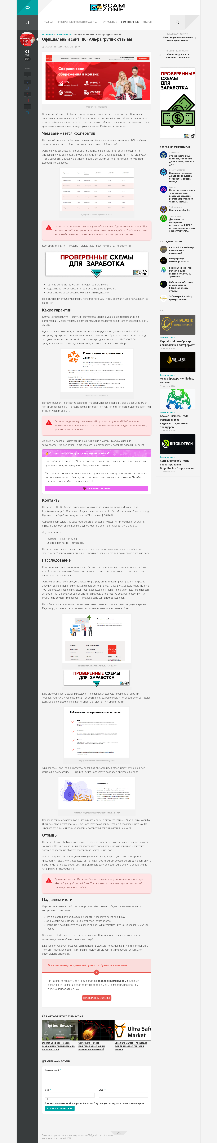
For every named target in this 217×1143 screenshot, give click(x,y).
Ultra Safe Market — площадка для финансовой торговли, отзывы (131, 1046)
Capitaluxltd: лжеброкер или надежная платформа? (181, 250)
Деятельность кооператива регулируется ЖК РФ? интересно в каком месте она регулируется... (182, 225)
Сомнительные (130, 22)
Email (102, 1090)
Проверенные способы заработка (77, 22)
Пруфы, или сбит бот (179, 210)
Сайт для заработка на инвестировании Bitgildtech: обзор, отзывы (177, 464)
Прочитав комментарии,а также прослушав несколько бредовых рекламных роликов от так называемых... (182, 196)
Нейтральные (109, 22)
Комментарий (53, 1070)
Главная (48, 22)
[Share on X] (27, 75)
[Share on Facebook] (27, 85)
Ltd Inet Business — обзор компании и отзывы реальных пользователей (58, 1046)
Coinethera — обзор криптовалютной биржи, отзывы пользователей (91, 1046)
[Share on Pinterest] (27, 97)
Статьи (147, 22)
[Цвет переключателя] (27, 7)
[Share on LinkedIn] (27, 109)
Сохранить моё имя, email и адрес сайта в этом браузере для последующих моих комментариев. (94, 1103)
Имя (48, 1090)
